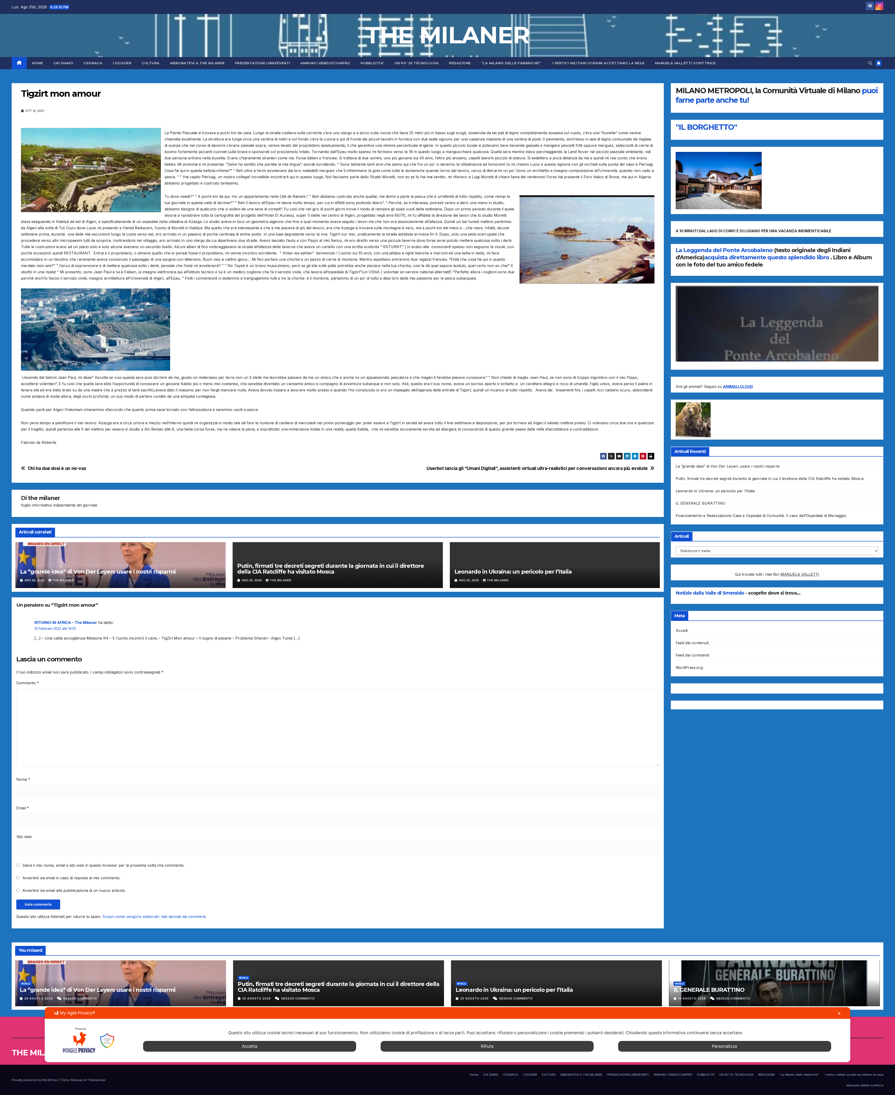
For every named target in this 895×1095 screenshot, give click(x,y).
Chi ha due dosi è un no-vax (57, 468)
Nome (23, 779)
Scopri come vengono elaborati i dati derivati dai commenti (154, 916)
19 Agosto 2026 (692, 998)
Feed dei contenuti (692, 642)
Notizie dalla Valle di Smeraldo (710, 593)
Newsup (77, 1080)
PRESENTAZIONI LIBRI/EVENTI (262, 63)
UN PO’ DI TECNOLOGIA (416, 63)
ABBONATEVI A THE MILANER (197, 63)
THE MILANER (447, 35)
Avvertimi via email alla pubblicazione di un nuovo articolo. (74, 890)
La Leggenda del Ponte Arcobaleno (724, 250)
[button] (870, 63)
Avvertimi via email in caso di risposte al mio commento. (71, 878)
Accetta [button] (249, 1046)
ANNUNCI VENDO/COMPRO (325, 63)
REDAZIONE (460, 63)
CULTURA (151, 63)
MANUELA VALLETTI (800, 574)
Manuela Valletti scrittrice (685, 63)
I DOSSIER (122, 63)
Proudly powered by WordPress (35, 1080)
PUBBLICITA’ (372, 63)
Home (37, 63)
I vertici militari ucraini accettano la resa (598, 63)
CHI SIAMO (63, 63)
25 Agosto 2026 (475, 998)
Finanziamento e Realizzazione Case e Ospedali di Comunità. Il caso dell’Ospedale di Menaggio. (761, 515)
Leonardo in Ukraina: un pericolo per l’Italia (513, 571)
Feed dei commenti (692, 655)
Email (22, 808)
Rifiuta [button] (487, 1046)
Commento (27, 683)
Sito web (24, 836)
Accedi (682, 630)
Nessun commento (80, 998)
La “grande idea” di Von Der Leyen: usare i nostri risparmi (98, 571)
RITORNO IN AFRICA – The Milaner (65, 622)
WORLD (25, 983)
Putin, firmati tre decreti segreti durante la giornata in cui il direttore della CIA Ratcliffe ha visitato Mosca (330, 568)
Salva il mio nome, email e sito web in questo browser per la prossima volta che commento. (103, 865)
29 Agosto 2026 (39, 998)
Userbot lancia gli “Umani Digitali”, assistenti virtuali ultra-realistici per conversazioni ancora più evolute (537, 468)
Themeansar (96, 1080)
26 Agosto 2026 (257, 998)
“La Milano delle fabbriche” (511, 63)
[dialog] (447, 1034)
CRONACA (93, 63)
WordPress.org (689, 667)
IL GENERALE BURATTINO (700, 503)
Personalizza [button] (724, 1046)
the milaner (44, 498)
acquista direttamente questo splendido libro (767, 257)
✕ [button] (839, 1013)
